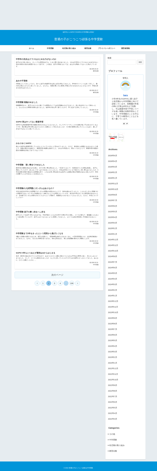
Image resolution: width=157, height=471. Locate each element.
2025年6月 (112, 206)
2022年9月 (112, 385)
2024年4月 (112, 279)
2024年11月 (113, 245)
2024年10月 (113, 251)
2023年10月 (113, 312)
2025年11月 (113, 184)
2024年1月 (112, 296)
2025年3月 (112, 223)
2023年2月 (112, 357)
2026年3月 (112, 167)
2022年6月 (112, 402)
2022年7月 (112, 396)
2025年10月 (113, 189)
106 (71, 283)
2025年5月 (112, 212)
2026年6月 (112, 156)
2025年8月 (112, 195)
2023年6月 (112, 335)
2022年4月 (112, 413)
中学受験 (113, 440)
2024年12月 (113, 240)
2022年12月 (113, 368)
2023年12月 (113, 301)
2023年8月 (112, 324)
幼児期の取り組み (117, 445)
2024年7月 (112, 262)
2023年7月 (112, 329)
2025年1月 (112, 234)
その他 (112, 434)
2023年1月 (112, 363)
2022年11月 (113, 374)
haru (125, 95)
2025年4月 (112, 217)
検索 (109, 58)
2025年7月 (112, 200)
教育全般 (113, 451)
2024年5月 (112, 273)
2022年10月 (113, 380)
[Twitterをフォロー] (127, 123)
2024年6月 (112, 268)
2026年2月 (112, 172)
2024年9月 (112, 256)
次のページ (57, 275)
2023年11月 (113, 307)
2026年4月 (112, 161)
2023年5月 (112, 340)
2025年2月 (112, 228)
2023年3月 (112, 352)
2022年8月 (112, 391)
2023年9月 (112, 318)
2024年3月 (112, 284)
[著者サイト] (124, 123)
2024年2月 (112, 290)
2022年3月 (112, 419)
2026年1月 (112, 178)
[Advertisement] (64, 15)
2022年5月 (112, 408)
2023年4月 (112, 346)
